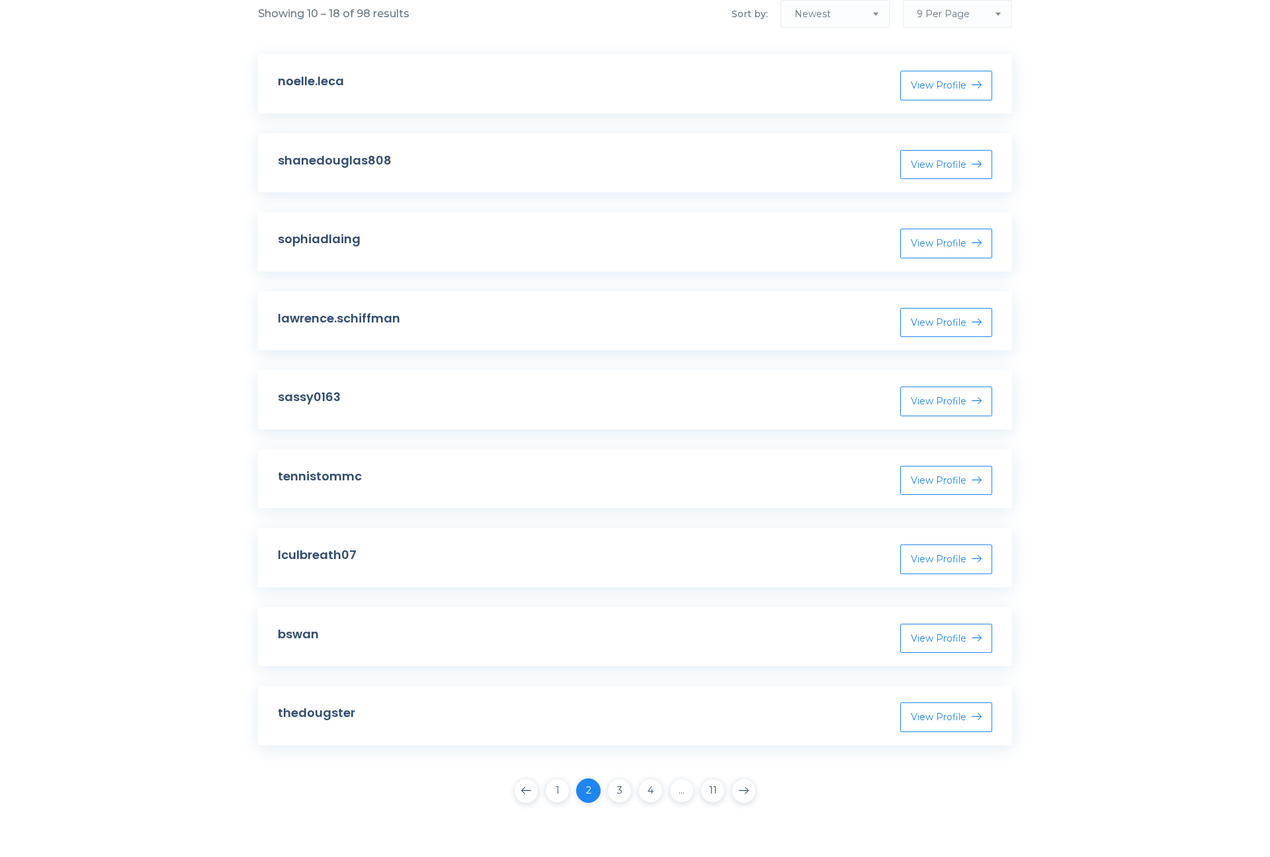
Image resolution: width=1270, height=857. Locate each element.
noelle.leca (311, 81)
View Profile (938, 85)
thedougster (316, 712)
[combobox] (835, 14)
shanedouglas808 (335, 160)
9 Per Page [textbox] (943, 14)
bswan (298, 634)
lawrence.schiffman (339, 318)
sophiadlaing (319, 239)
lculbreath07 (317, 554)
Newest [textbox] (812, 14)
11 (713, 790)
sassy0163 (309, 397)
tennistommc (320, 476)
